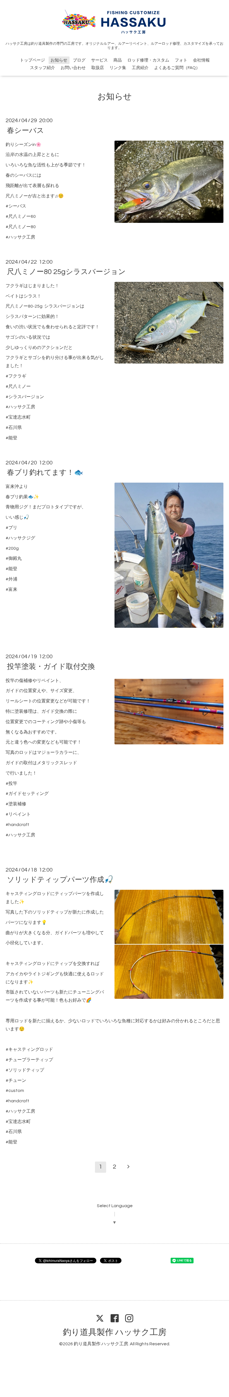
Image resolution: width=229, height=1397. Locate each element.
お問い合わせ (73, 68)
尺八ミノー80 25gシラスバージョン (66, 271)
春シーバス (25, 130)
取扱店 (97, 68)
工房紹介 (140, 68)
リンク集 (117, 68)
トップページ (32, 60)
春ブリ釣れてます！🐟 (45, 472)
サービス (99, 60)
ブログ (79, 60)
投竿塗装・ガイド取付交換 (51, 666)
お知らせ (59, 60)
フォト (181, 60)
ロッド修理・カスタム (148, 60)
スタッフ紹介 (42, 68)
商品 (117, 60)
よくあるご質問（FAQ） (177, 68)
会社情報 (201, 60)
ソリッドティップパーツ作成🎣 (60, 879)
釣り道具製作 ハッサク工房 (114, 1332)
